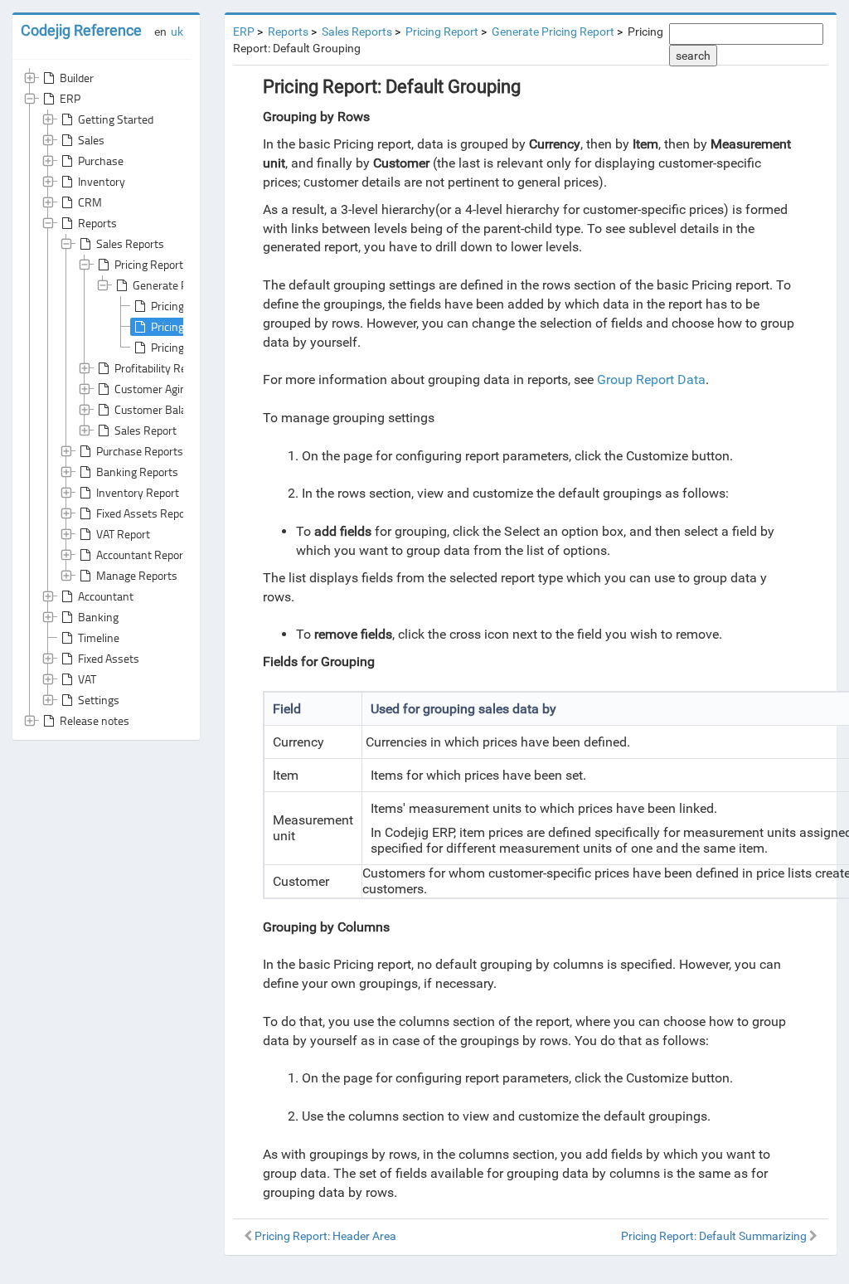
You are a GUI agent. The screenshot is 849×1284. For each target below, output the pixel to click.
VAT (87, 679)
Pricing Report (148, 264)
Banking (98, 617)
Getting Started (115, 119)
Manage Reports (136, 575)
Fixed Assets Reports (147, 513)
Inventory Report (137, 492)
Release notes (94, 720)
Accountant (105, 596)
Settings (98, 700)
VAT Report (123, 534)
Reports (97, 223)
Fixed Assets (108, 658)
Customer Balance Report (177, 409)
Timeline (98, 637)
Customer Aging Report (171, 388)
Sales (91, 140)
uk (177, 31)
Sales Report (145, 430)
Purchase (101, 160)
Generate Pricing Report (191, 285)
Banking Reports (137, 471)
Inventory (101, 181)
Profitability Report (160, 368)
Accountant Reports (144, 554)
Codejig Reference (81, 30)
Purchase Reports (139, 451)
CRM (90, 202)
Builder (77, 77)
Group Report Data (651, 379)
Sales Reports (130, 243)
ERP (70, 98)
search (693, 55)
